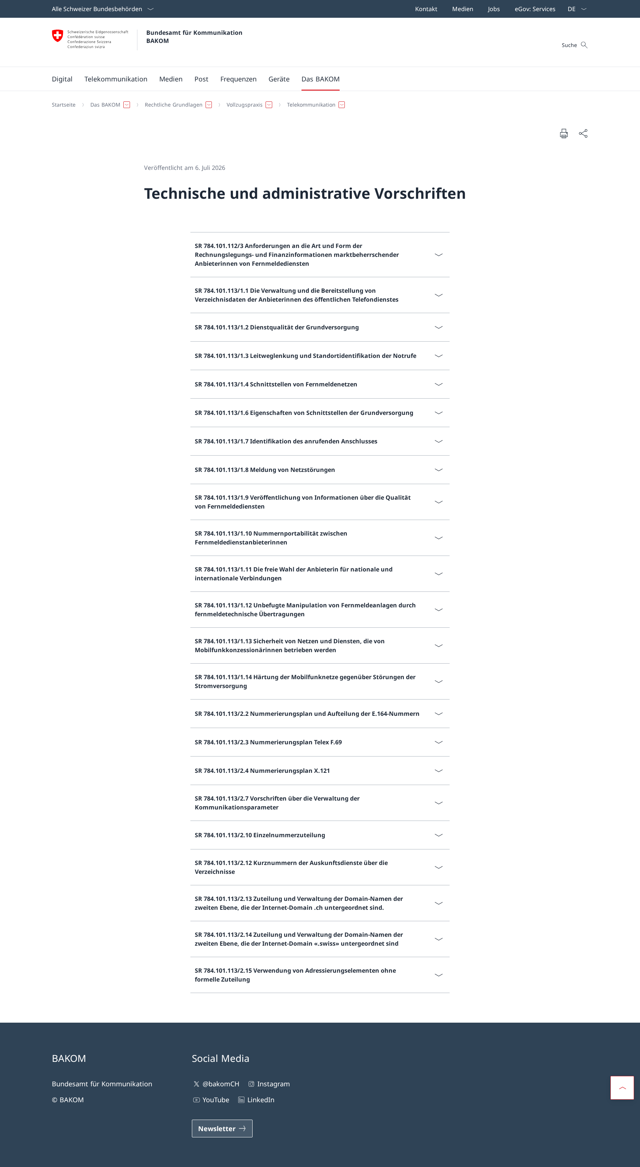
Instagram (273, 1083)
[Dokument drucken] (563, 133)
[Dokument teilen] (583, 133)
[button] (62, 79)
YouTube (216, 1099)
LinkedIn (260, 1099)
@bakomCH (221, 1083)
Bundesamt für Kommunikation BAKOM (196, 36)
